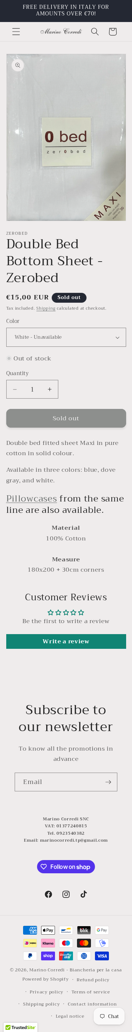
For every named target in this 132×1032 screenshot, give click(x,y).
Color (13, 322)
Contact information (92, 1004)
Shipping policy (41, 1004)
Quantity (17, 374)
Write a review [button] (66, 641)
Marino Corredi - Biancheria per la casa (75, 970)
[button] (16, 31)
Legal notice (70, 1016)
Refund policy (93, 980)
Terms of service (91, 992)
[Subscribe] (108, 782)
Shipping (45, 308)
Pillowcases (31, 498)
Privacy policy (46, 992)
